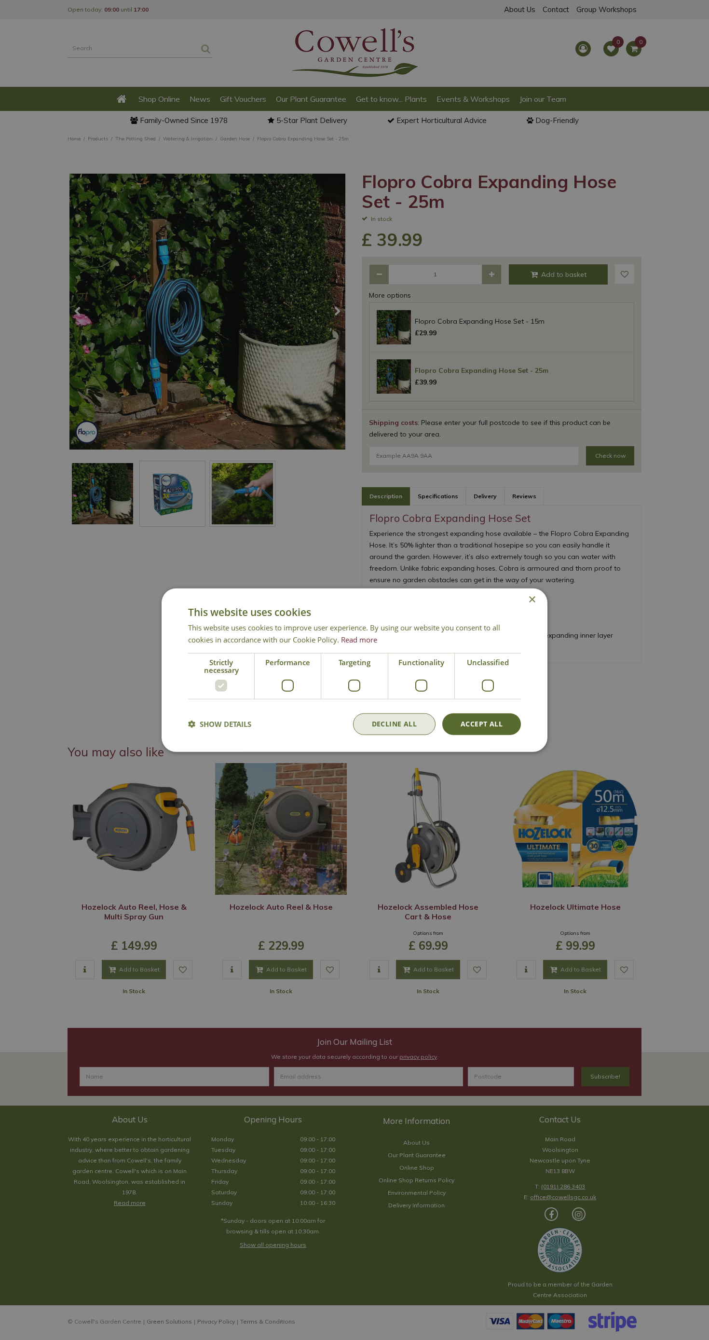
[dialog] (354, 670)
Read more (359, 639)
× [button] (531, 599)
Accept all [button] (482, 723)
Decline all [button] (394, 723)
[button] (219, 724)
